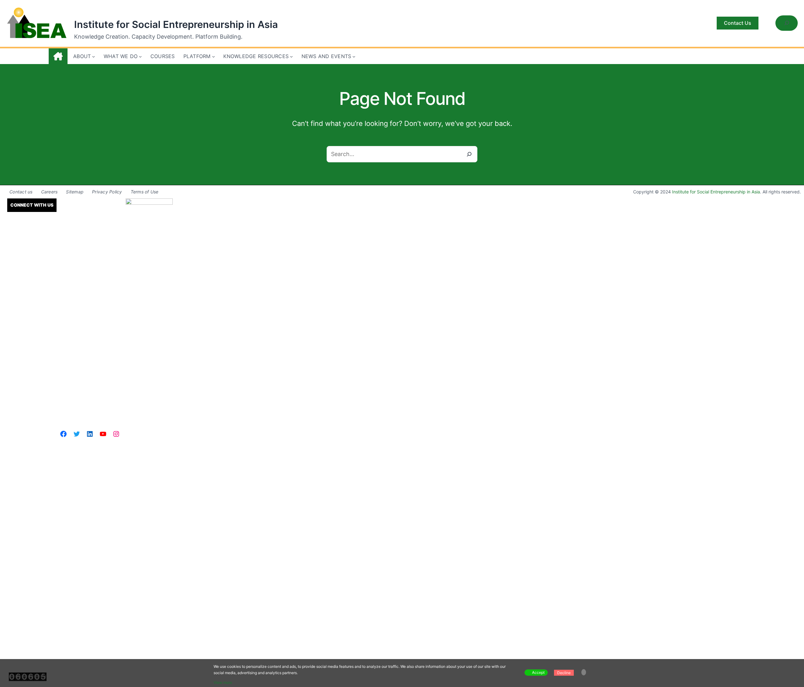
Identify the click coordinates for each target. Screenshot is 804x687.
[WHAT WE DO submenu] (140, 56)
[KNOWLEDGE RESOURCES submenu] (291, 56)
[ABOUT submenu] (93, 56)
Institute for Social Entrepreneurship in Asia (176, 24)
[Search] (469, 154)
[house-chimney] (58, 56)
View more (223, 682)
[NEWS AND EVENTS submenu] (354, 56)
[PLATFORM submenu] (213, 56)
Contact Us (737, 23)
